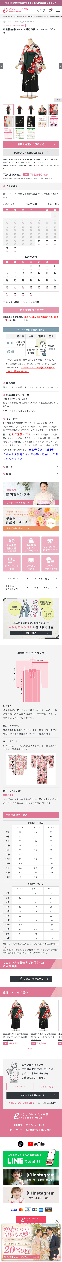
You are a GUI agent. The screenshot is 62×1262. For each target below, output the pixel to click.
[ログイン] (45, 10)
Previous (1, 66)
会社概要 (18, 1124)
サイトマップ (16, 1129)
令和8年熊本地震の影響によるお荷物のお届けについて (31, 2)
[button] (57, 1221)
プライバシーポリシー (36, 1124)
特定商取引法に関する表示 (38, 1129)
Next (60, 66)
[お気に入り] (39, 10)
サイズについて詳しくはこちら (20, 410)
